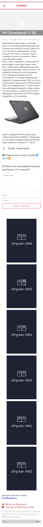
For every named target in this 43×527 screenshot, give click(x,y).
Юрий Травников (18, 148)
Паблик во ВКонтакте (15, 504)
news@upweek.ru (9, 498)
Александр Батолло (10, 516)
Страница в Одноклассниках (19, 507)
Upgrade (21, 5)
